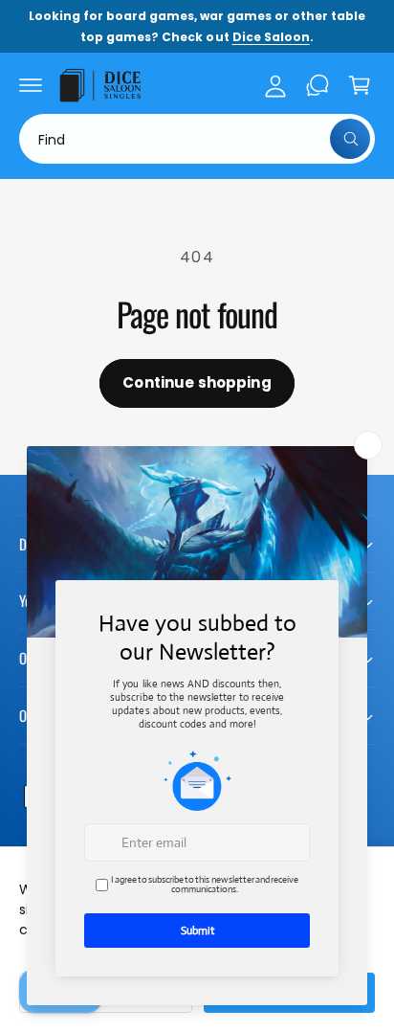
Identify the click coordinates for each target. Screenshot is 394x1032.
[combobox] (197, 139)
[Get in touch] (317, 85)
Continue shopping (197, 382)
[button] (31, 85)
